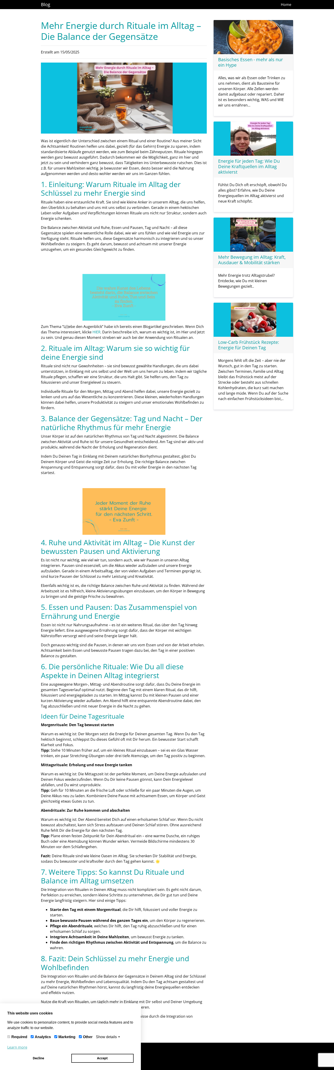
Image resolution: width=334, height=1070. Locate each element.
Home (286, 4)
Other (87, 1037)
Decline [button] (38, 1058)
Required (19, 1037)
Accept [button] (102, 1058)
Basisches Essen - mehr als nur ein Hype (250, 62)
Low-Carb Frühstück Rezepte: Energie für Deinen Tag (248, 345)
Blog (45, 4)
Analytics (43, 1037)
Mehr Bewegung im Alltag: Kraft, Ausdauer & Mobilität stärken (252, 260)
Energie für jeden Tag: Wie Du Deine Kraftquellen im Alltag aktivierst (249, 166)
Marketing (66, 1037)
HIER (96, 332)
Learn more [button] (17, 1047)
